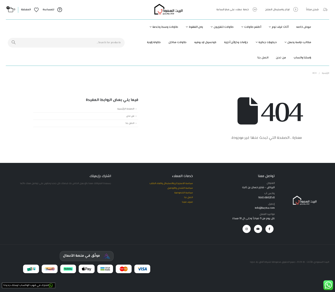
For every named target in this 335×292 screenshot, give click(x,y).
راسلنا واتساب (302, 58)
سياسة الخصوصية (183, 193)
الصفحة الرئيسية (125, 109)
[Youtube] (258, 229)
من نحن (281, 58)
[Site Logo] (167, 10)
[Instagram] (247, 229)
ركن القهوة (196, 27)
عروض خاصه (303, 27)
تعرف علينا (187, 202)
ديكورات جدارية (267, 42)
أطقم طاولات (252, 27)
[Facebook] (269, 229)
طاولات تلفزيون (224, 27)
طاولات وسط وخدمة (165, 27)
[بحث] (14, 43)
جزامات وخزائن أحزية (236, 42)
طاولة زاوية (154, 42)
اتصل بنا (262, 58)
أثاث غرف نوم (280, 27)
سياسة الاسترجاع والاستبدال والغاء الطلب (171, 183)
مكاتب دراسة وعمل (299, 42)
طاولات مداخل (177, 42)
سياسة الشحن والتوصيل (180, 188)
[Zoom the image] (304, 197)
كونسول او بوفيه (205, 42)
